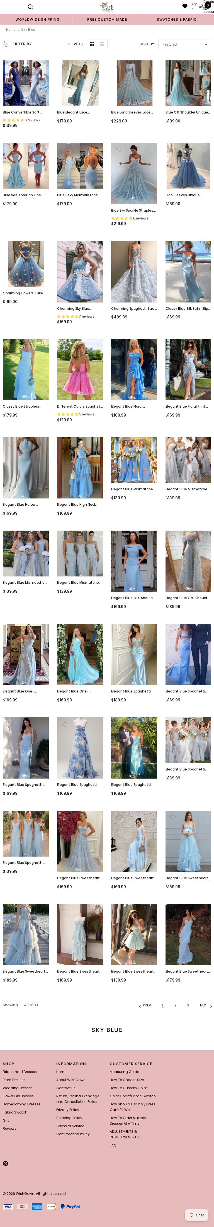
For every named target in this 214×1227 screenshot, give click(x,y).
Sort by (147, 44)
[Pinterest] (5, 1164)
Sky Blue (28, 29)
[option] (37, 19)
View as (75, 44)
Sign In (194, 6)
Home (10, 29)
